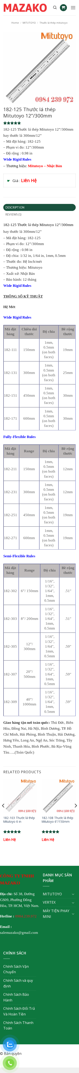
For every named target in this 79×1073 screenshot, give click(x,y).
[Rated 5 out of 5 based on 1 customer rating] (39, 123)
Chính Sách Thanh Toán (18, 1025)
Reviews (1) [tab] (13, 214)
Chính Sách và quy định (18, 983)
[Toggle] (73, 894)
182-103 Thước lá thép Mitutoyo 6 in (19, 820)
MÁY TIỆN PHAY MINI (56, 913)
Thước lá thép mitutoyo (54, 22)
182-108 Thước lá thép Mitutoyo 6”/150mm (57, 820)
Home (15, 22)
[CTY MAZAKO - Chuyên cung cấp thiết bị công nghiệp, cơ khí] (26, 7)
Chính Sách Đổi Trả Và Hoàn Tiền (19, 1011)
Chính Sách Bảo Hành (16, 997)
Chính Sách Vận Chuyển (16, 969)
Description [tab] (15, 207)
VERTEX (49, 902)
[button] (55, 7)
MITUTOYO (29, 22)
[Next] (75, 814)
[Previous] (3, 814)
